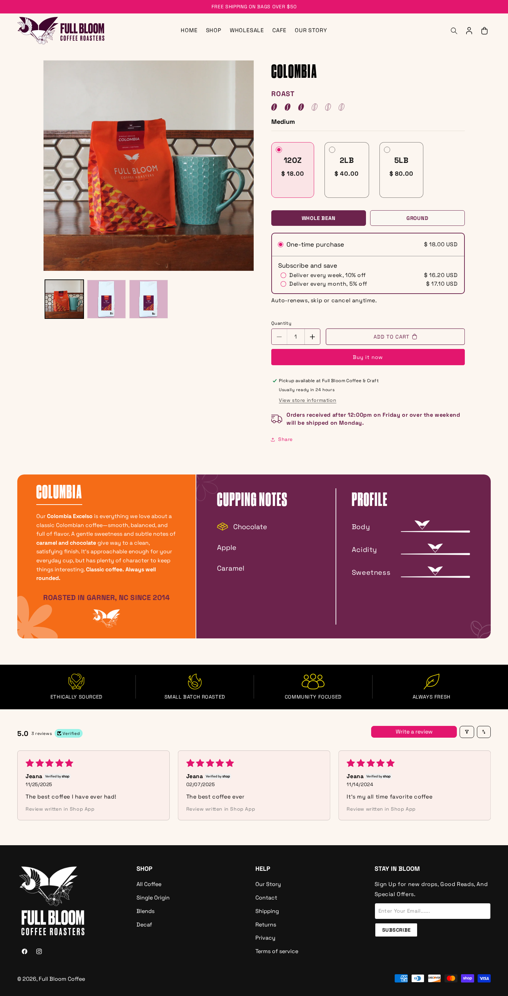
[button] (454, 30)
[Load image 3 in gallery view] (148, 299)
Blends (145, 911)
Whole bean (319, 218)
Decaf (144, 924)
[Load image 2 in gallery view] (106, 299)
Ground (417, 218)
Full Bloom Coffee (62, 979)
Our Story (268, 884)
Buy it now (368, 357)
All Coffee (149, 884)
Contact (266, 897)
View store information (307, 400)
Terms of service (276, 951)
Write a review (414, 731)
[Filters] (467, 732)
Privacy (265, 937)
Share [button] (285, 439)
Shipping (267, 911)
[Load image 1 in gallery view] (64, 299)
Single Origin (153, 897)
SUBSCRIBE (396, 930)
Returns (265, 924)
